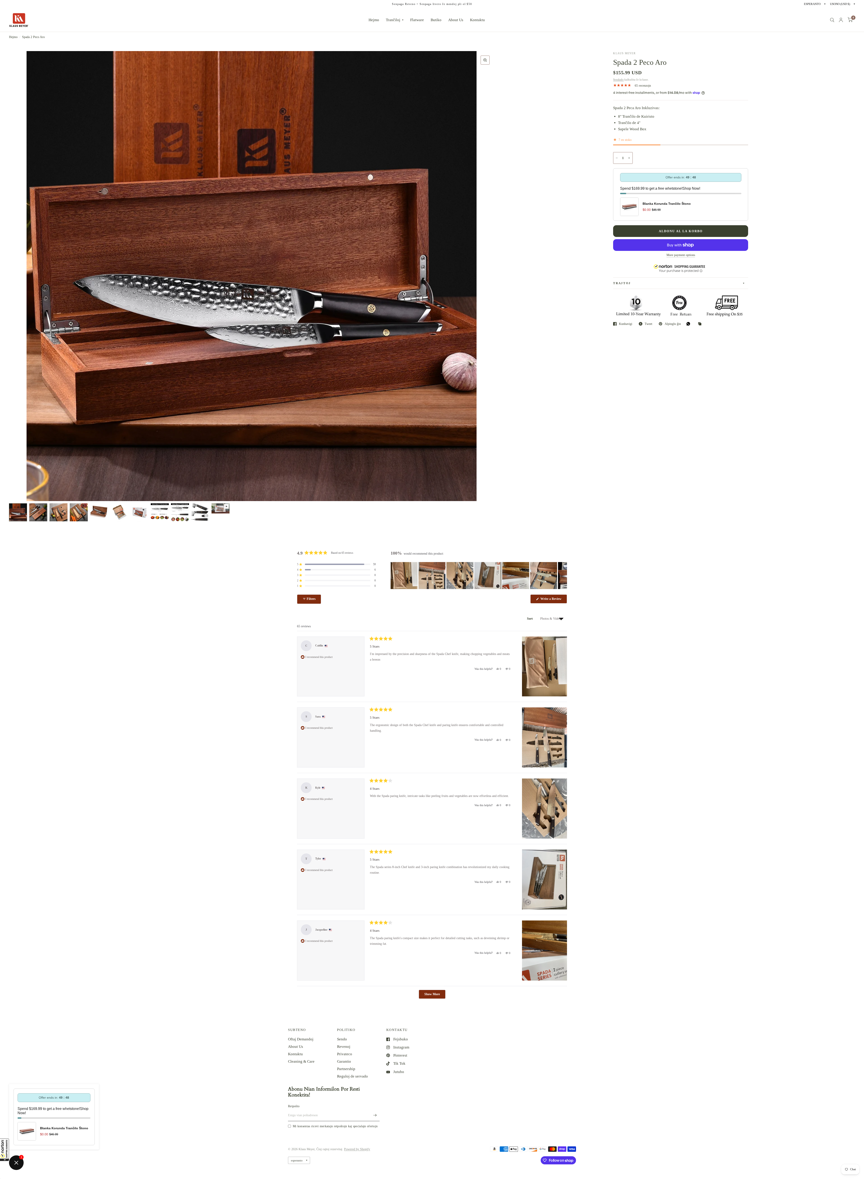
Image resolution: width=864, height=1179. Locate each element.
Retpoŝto (293, 1106)
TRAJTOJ (622, 283)
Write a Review (552, 600)
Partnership (346, 1069)
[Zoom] (485, 60)
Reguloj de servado (352, 1076)
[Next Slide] (563, 575)
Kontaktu (477, 20)
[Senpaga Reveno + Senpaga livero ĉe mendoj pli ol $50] (432, 4)
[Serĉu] (832, 20)
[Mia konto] (841, 20)
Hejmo (374, 20)
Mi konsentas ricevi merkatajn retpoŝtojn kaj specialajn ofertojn (335, 1126)
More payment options (680, 255)
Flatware (417, 20)
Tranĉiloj (393, 20)
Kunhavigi (625, 324)
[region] (479, 575)
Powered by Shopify (357, 1149)
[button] (4, 1149)
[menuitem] (373, 20)
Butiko (436, 20)
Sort (530, 618)
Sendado (618, 79)
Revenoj (343, 1046)
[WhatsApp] (689, 324)
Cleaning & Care (301, 1061)
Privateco (344, 1054)
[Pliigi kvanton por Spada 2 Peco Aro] (629, 158)
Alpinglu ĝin (673, 324)
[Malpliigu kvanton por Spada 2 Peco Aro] (616, 158)
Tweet (648, 324)
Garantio (344, 1061)
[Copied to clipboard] (701, 324)
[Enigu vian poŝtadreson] (375, 1115)
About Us (455, 20)
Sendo (342, 1039)
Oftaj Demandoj (300, 1039)
